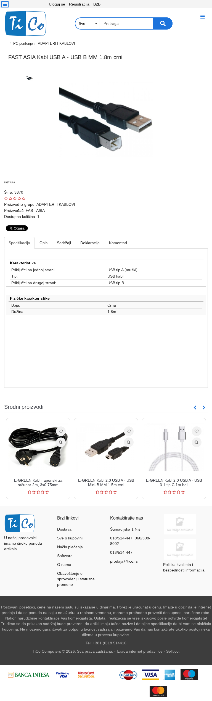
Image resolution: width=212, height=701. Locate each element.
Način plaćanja (70, 547)
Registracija (79, 4)
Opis (43, 243)
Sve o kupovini (70, 538)
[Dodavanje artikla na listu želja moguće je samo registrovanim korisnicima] (57, 431)
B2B (96, 4)
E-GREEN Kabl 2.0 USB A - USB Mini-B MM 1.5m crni (103, 482)
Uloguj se (57, 4)
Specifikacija (19, 243)
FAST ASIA (35, 210)
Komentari (118, 243)
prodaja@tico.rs (124, 561)
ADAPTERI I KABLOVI (56, 43)
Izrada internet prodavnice (140, 651)
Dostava (64, 529)
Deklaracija (90, 243)
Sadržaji (64, 243)
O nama (64, 564)
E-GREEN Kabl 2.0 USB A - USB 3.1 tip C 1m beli (170, 482)
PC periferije (23, 43)
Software (65, 556)
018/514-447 (121, 552)
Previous (194, 407)
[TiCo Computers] (25, 23)
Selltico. (173, 651)
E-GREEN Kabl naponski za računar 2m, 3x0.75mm (34, 482)
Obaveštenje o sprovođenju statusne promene (76, 579)
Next (203, 407)
